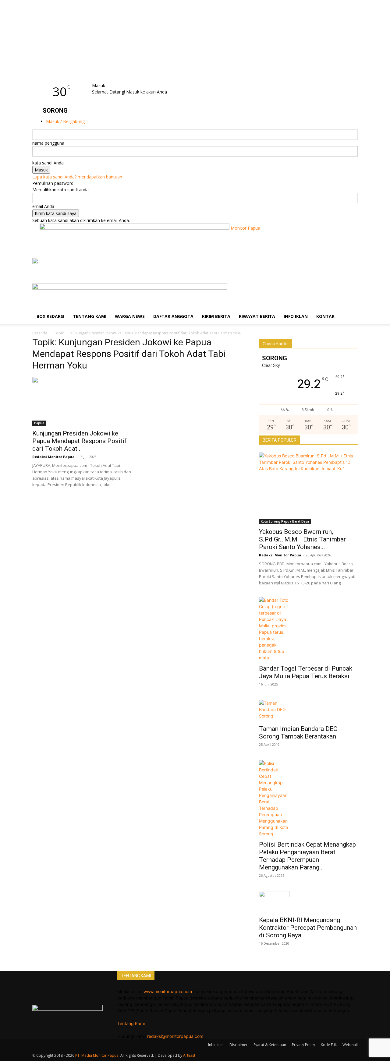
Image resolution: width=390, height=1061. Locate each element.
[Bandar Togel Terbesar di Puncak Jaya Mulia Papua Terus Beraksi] (308, 629)
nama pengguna (48, 143)
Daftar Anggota (173, 316)
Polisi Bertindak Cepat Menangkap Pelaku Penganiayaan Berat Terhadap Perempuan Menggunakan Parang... (307, 856)
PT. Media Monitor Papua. (97, 1055)
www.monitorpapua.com (168, 991)
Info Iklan (296, 316)
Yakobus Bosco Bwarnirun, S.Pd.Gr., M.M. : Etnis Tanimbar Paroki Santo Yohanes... (302, 539)
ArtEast (189, 1055)
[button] (350, 266)
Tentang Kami (89, 316)
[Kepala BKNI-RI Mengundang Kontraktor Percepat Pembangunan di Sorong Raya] (308, 901)
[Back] (108, 79)
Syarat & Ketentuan (270, 1044)
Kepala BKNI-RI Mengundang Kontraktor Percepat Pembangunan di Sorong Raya (308, 927)
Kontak (325, 316)
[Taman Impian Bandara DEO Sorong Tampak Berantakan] (308, 710)
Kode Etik (329, 1044)
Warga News (130, 316)
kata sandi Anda (48, 163)
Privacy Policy (303, 1044)
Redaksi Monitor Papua (53, 456)
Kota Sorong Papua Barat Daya (285, 521)
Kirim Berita (216, 316)
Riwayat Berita (257, 316)
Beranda (39, 333)
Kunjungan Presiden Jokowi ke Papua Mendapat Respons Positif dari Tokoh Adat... (79, 441)
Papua (39, 423)
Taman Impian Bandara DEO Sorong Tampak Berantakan (298, 732)
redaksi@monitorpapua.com (175, 1036)
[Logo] (129, 262)
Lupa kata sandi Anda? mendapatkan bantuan (77, 177)
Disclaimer (238, 1044)
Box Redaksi (50, 316)
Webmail (350, 1044)
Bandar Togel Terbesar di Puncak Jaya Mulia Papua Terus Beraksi (306, 672)
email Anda (43, 206)
